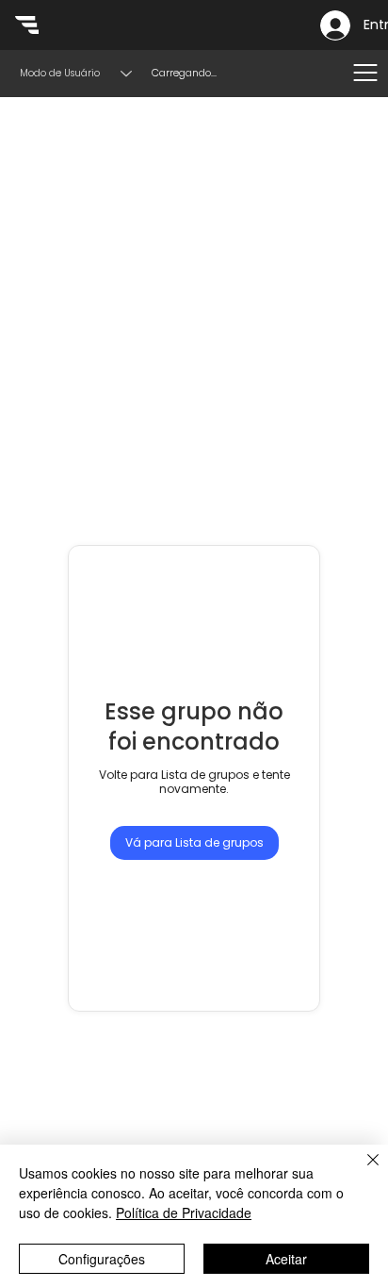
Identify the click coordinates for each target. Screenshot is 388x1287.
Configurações (101, 1258)
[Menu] (365, 72)
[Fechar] (361, 1171)
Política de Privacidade (183, 1212)
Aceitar (286, 1258)
